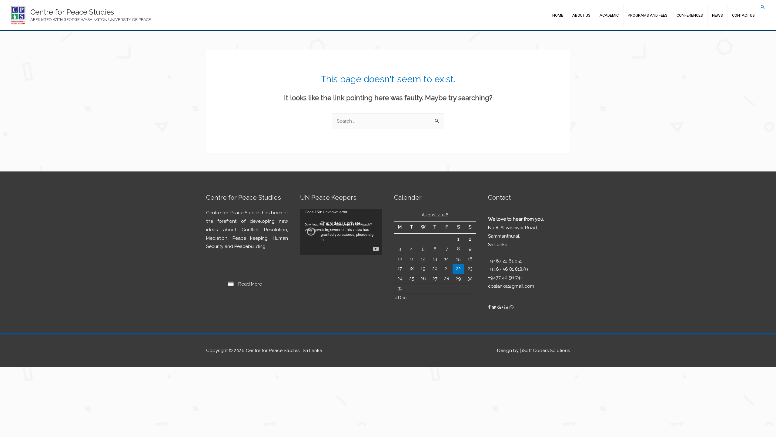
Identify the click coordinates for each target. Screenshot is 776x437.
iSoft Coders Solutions (546, 350)
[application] (341, 232)
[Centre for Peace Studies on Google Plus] (500, 307)
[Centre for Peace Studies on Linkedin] (507, 307)
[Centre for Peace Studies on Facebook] (490, 307)
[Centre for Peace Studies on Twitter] (494, 307)
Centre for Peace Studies (72, 12)
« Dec (400, 297)
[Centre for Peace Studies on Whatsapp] (511, 307)
